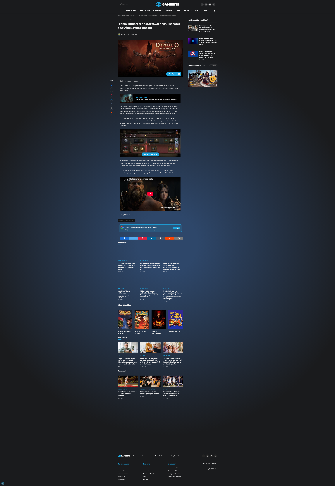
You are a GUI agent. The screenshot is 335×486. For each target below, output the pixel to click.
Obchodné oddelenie (173, 471)
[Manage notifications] (2, 483)
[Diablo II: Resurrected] (159, 319)
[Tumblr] (111, 103)
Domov (119, 15)
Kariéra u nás (121, 476)
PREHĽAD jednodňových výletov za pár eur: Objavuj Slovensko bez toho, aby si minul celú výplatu (172, 361)
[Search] (214, 11)
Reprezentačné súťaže (147, 389)
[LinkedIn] (111, 99)
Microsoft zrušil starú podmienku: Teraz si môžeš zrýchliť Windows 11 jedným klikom (208, 41)
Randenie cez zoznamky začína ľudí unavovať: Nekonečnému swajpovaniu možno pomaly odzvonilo (127, 361)
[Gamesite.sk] (167, 4)
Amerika (165, 389)
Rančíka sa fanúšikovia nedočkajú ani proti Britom (149, 393)
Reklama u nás (147, 468)
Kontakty (172, 464)
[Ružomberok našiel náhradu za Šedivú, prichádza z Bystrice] (128, 381)
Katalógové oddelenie (174, 474)
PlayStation (144, 260)
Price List (145, 479)
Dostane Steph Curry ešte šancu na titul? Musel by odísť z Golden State (172, 394)
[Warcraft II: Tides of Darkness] (125, 319)
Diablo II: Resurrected (156, 332)
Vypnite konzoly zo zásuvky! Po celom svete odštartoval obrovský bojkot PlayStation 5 (150, 266)
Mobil (131, 15)
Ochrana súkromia (123, 471)
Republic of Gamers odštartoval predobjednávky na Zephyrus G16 (124, 294)
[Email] (111, 108)
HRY (178, 11)
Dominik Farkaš (125, 34)
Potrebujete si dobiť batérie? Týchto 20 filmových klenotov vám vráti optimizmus (207, 28)
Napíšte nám (121, 479)
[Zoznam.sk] (212, 469)
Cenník (144, 476)
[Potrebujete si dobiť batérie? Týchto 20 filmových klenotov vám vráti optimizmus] (193, 28)
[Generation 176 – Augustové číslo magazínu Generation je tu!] (202, 78)
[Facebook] (111, 85)
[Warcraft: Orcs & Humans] (142, 319)
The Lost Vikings (174, 331)
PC (163, 260)
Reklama (146, 464)
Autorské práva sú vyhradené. (209, 465)
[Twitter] (111, 90)
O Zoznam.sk (123, 464)
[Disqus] (150, 423)
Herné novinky (125, 15)
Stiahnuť (213, 65)
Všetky (142, 355)
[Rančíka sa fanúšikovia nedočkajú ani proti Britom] (150, 381)
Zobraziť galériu (174, 74)
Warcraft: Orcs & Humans (140, 332)
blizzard (120, 220)
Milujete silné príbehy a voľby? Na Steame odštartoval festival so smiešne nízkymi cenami (171, 266)
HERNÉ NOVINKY (130, 11)
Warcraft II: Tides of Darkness (125, 332)
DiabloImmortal (129, 220)
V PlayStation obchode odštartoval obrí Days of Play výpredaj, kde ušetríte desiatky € (149, 294)
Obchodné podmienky (149, 474)
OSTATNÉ (204, 11)
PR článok (121, 288)
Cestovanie (166, 355)
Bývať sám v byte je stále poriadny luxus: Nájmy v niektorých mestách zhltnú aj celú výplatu (150, 361)
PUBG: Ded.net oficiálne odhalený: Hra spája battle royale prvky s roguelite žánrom (127, 266)
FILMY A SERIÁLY (158, 11)
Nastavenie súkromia (124, 474)
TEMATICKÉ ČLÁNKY (191, 11)
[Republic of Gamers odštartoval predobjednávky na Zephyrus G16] (128, 280)
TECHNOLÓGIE (145, 11)
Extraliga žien (122, 389)
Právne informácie (123, 468)
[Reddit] (111, 112)
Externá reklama (147, 471)
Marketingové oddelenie (174, 476)
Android (136, 15)
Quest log (166, 288)
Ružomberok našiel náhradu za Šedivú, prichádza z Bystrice (127, 394)
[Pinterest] (111, 94)
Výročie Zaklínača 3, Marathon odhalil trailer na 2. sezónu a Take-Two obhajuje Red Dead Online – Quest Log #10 (172, 295)
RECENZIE (169, 11)
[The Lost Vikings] (175, 319)
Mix (119, 355)
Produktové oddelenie (174, 468)
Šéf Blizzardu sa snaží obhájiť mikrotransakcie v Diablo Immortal (156, 99)
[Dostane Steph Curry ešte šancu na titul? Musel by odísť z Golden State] (173, 381)
